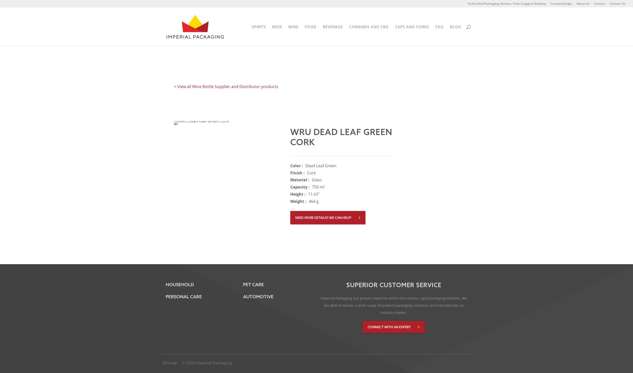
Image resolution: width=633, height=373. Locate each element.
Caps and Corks (412, 27)
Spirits (259, 27)
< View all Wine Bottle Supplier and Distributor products (226, 86)
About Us (583, 4)
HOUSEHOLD (180, 284)
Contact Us (618, 4)
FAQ (439, 27)
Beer (277, 27)
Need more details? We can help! (323, 218)
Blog (455, 27)
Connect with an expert (389, 327)
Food (310, 27)
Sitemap (169, 363)
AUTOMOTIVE (258, 297)
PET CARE (253, 284)
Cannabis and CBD (369, 27)
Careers (599, 4)
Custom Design (561, 4)
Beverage (333, 27)
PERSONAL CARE (184, 297)
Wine (293, 27)
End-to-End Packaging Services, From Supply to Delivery (507, 4)
